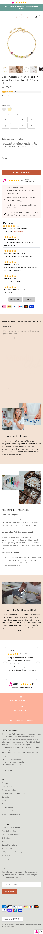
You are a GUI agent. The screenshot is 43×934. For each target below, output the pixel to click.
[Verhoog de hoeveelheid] (17, 162)
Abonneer (9, 891)
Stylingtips (6, 838)
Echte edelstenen (9, 848)
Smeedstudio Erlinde (10, 835)
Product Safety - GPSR (11, 814)
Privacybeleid (7, 811)
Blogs (4, 841)
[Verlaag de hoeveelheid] (4, 162)
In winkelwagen (21, 172)
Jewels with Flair (12, 924)
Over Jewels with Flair (11, 828)
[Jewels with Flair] (21, 16)
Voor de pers (7, 859)
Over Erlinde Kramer (10, 831)
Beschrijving (7, 95)
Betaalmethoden (9, 790)
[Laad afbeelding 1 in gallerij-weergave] (21, 43)
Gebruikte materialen (11, 845)
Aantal (4, 158)
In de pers (6, 855)
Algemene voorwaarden (12, 804)
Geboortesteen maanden (12, 139)
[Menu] (2, 16)
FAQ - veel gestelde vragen (13, 852)
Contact (5, 783)
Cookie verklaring (9, 807)
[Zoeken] (7, 16)
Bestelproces (7, 787)
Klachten (5, 800)
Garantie (5, 797)
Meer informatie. (18, 231)
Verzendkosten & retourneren (14, 793)
